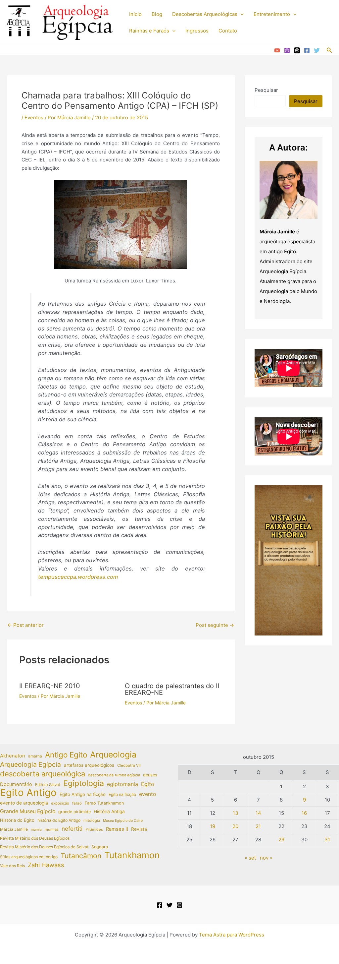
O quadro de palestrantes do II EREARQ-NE (172, 689)
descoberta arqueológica (42, 774)
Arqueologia (113, 755)
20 (235, 826)
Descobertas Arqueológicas (204, 14)
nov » (266, 858)
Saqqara (99, 846)
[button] (240, 14)
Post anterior (25, 625)
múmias (52, 829)
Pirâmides (94, 829)
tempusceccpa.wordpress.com (78, 576)
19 (212, 826)
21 (258, 826)
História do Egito (17, 820)
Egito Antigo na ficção (83, 794)
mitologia (91, 820)
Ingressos (197, 31)
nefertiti (72, 828)
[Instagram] (287, 50)
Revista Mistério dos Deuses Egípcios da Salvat (44, 846)
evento (147, 794)
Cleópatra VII (129, 765)
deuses (150, 774)
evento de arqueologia (24, 803)
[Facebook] (307, 50)
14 (258, 813)
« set (250, 858)
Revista (139, 829)
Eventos (33, 117)
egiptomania (122, 784)
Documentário (16, 784)
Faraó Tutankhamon (104, 803)
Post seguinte (215, 625)
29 (281, 839)
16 (304, 813)
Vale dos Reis (12, 865)
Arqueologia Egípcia (30, 764)
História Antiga (109, 811)
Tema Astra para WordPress (231, 935)
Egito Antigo (28, 793)
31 (327, 839)
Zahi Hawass (46, 865)
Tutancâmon (81, 856)
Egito (147, 784)
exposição (60, 803)
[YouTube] (277, 50)
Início (135, 14)
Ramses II (117, 829)
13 (235, 813)
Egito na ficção (122, 794)
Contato (227, 31)
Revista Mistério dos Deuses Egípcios (35, 838)
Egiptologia (83, 783)
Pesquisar (266, 90)
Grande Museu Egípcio (27, 811)
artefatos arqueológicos (89, 765)
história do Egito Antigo (58, 820)
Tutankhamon (132, 855)
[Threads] (297, 50)
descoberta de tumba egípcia (114, 775)
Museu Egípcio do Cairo (123, 820)
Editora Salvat (47, 784)
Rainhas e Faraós (149, 31)
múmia (36, 829)
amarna (35, 755)
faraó (77, 803)
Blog (157, 14)
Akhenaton (12, 756)
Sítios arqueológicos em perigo (29, 856)
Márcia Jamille (14, 829)
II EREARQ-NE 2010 (49, 686)
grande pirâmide (74, 811)
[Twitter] (317, 50)
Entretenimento (272, 14)
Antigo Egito (66, 755)
